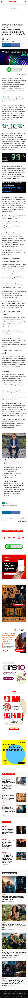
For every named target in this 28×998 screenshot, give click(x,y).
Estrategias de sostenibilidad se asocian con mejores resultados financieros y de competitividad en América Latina (8, 784)
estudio (6, 356)
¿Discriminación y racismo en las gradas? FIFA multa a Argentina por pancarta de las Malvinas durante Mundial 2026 (8, 858)
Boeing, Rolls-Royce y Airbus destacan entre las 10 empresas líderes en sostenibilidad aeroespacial (14, 953)
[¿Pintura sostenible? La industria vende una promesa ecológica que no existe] (14, 912)
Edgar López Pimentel (11, 39)
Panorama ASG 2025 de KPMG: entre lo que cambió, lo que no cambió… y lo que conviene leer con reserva (20, 521)
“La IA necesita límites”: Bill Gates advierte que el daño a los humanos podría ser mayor (8, 810)
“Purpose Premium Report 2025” (11, 97)
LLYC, (16, 356)
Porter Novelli (5, 99)
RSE (16, 505)
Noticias (3, 793)
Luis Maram (4, 985)
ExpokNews (4, 901)
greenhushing (9, 503)
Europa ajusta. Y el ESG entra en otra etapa (7, 519)
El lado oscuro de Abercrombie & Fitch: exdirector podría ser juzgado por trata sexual (8, 830)
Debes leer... (4, 826)
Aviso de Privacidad (20, 993)
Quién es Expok (18, 991)
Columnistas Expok (6, 24)
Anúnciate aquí (6, 993)
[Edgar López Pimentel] (3, 39)
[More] (22, 45)
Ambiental (4, 922)
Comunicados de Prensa (7, 777)
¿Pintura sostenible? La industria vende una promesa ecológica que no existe (14, 925)
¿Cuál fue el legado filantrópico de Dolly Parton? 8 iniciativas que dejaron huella (8, 798)
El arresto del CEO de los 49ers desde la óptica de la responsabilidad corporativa (8, 843)
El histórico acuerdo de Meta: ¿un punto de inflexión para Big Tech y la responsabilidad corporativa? (13, 982)
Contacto (13, 993)
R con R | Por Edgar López (17, 24)
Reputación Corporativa (8, 505)
